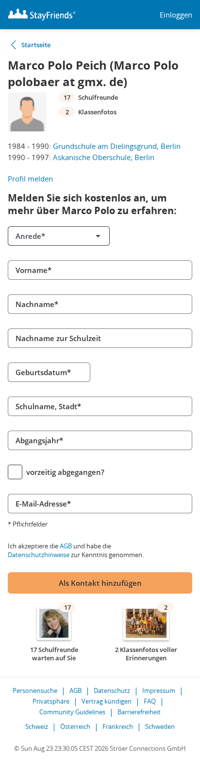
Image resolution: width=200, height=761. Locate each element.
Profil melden (30, 178)
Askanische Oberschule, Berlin (103, 157)
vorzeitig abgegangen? (65, 472)
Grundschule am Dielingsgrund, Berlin (117, 146)
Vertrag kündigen (107, 701)
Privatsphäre (51, 701)
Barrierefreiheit (139, 711)
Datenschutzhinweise (38, 554)
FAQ (150, 701)
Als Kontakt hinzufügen (100, 583)
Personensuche (35, 690)
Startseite (35, 44)
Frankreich (117, 726)
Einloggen (176, 14)
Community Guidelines (72, 711)
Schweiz (36, 726)
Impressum (158, 690)
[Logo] (42, 14)
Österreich (75, 726)
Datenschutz (112, 690)
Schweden (160, 726)
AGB (66, 546)
